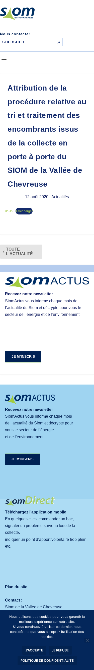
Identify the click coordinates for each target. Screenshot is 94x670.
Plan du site (16, 587)
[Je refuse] (87, 640)
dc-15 (9, 211)
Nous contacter (15, 34)
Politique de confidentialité (47, 660)
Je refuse (60, 650)
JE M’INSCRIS (23, 356)
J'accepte (34, 650)
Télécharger (24, 211)
